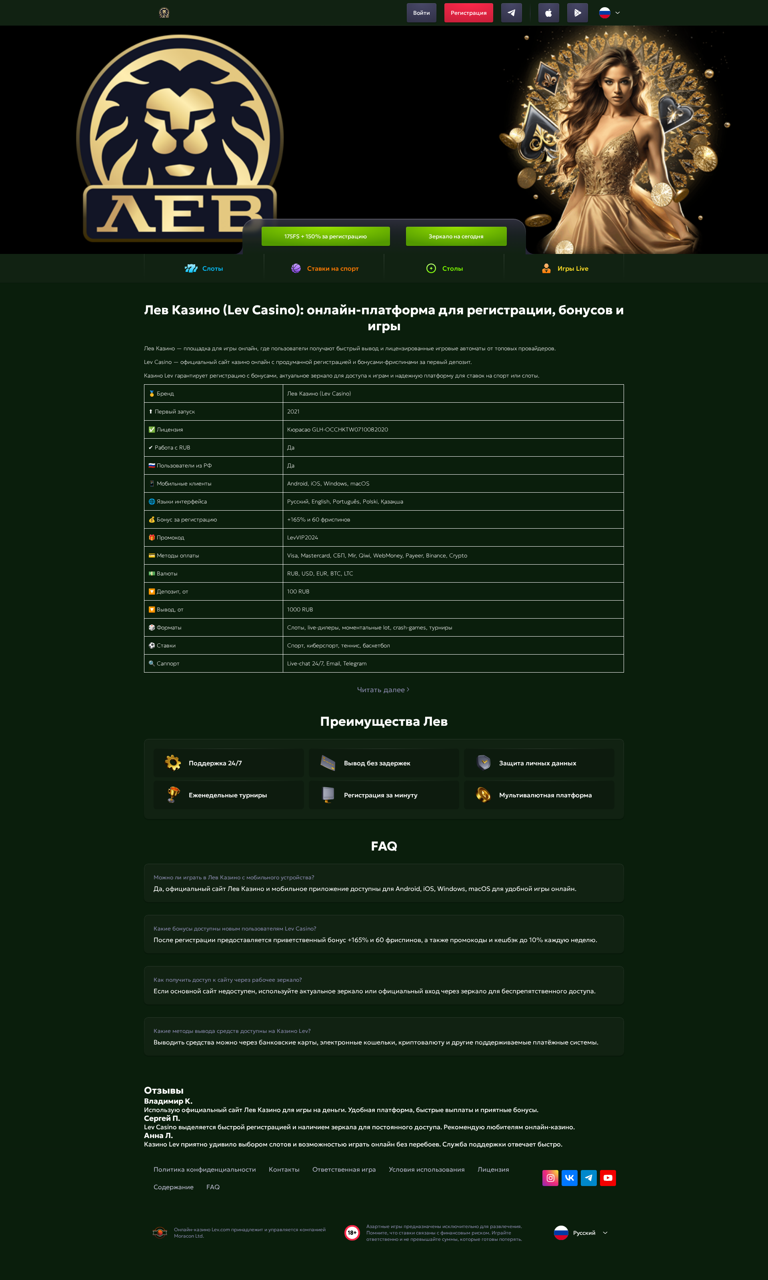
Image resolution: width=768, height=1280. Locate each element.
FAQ (213, 1187)
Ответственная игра (344, 1169)
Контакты (284, 1169)
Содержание (174, 1187)
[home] (164, 12)
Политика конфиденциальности (205, 1169)
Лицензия (493, 1169)
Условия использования (427, 1169)
